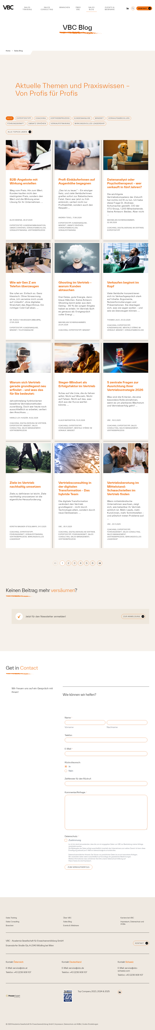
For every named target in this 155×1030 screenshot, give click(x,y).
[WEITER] (99, 563)
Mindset (99, 118)
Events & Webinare (110, 8)
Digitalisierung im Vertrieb (130, 228)
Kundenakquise (82, 118)
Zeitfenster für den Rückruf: (78, 778)
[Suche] (133, 8)
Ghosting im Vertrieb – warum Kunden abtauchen (75, 286)
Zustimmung (75, 840)
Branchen (64, 7)
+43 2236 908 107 (22, 972)
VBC (109, 420)
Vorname (69, 727)
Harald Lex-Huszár (19, 418)
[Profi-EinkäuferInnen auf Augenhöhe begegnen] (77, 169)
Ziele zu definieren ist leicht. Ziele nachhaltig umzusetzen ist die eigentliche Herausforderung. (28, 496)
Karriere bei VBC (127, 918)
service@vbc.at (20, 968)
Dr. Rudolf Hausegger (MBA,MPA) (25, 320)
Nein (71, 770)
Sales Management (31, 428)
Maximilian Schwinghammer (120, 220)
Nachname (112, 727)
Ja (69, 766)
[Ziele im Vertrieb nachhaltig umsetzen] (28, 472)
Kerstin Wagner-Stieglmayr (23, 526)
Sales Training (27, 8)
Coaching (41, 118)
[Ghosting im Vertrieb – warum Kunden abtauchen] (77, 272)
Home (8, 51)
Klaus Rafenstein (66, 420)
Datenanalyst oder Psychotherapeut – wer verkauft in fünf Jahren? (124, 183)
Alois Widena (16, 220)
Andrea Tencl (65, 218)
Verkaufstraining (60, 123)
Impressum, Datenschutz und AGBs (68, 1024)
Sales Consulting (47, 8)
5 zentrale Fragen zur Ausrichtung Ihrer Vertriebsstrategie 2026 (125, 386)
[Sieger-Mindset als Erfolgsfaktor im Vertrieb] (77, 372)
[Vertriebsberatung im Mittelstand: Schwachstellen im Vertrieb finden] (125, 472)
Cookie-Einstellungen (90, 1024)
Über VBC (78, 8)
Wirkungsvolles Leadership (90, 123)
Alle (9, 118)
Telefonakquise (26, 330)
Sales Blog (92, 8)
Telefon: (68, 735)
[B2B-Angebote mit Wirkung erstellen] (28, 169)
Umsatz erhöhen (37, 123)
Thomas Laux (113, 320)
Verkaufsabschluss (119, 118)
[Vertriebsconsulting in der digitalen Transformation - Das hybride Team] (77, 472)
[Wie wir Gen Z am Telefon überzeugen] (28, 272)
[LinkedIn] (128, 8)
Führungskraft (15, 123)
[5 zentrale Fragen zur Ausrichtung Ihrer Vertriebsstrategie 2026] (125, 372)
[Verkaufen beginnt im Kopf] (125, 272)
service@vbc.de (76, 968)
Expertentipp (24, 118)
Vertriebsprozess (60, 118)
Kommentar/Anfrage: (76, 792)
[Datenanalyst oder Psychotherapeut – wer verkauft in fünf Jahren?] (125, 169)
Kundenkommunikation (34, 225)
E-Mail (69, 748)
